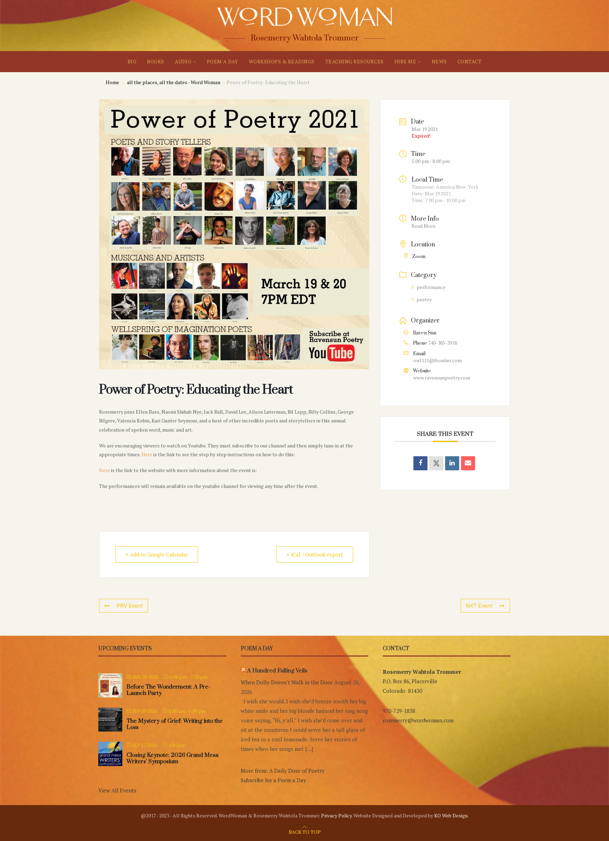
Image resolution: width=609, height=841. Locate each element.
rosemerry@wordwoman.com (418, 720)
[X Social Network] (436, 463)
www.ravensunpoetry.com (441, 377)
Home (113, 82)
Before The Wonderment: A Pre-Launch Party (168, 690)
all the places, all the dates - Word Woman (173, 82)
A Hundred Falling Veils (277, 670)
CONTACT (469, 61)
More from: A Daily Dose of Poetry (283, 770)
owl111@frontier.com (437, 360)
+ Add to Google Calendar (156, 554)
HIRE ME (405, 61)
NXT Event (479, 605)
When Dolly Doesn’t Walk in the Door (287, 682)
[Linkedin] (452, 463)
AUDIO (183, 61)
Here (146, 454)
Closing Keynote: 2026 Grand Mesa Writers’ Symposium (173, 758)
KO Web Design (451, 815)
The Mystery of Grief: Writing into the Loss (175, 724)
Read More (424, 225)
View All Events (117, 790)
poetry (424, 299)
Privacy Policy (336, 815)
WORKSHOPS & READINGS (282, 61)
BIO (132, 61)
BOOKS (155, 61)
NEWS (439, 61)
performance (431, 287)
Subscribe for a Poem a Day (273, 780)
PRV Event (130, 605)
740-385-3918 (442, 342)
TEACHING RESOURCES (354, 61)
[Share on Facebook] (420, 463)
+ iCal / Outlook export (315, 554)
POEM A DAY (222, 61)
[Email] (468, 463)
